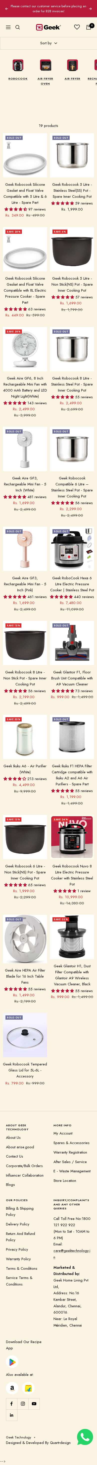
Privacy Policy (17, 1244)
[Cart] (88, 22)
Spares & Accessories (71, 1138)
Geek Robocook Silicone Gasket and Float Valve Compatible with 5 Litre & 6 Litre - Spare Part (25, 189)
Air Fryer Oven (45, 76)
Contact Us (14, 1151)
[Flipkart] (28, 1380)
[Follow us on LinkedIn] (11, 1410)
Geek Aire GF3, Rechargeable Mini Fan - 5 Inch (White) (25, 479)
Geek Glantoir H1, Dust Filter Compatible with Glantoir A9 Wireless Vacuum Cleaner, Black (72, 970)
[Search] (17, 22)
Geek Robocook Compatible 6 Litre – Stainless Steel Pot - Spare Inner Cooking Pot (72, 482)
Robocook (18, 74)
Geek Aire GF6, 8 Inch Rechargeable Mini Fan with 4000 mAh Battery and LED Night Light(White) (25, 382)
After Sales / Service (70, 1157)
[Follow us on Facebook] (11, 1398)
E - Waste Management (72, 1166)
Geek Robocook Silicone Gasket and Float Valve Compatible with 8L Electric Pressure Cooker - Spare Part (25, 285)
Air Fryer (72, 74)
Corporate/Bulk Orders (24, 1161)
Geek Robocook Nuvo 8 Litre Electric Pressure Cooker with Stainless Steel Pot (72, 870)
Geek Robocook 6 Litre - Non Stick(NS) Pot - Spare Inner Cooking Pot (25, 867)
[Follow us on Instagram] (22, 1398)
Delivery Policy (17, 1219)
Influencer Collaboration (25, 1170)
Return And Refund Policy (20, 1232)
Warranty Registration (70, 1147)
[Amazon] (12, 1380)
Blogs (10, 1180)
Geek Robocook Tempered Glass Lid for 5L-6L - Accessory (25, 1065)
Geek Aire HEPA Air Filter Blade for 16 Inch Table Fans (25, 971)
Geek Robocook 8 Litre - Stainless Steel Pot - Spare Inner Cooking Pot (72, 379)
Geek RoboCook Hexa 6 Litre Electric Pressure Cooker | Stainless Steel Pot (72, 579)
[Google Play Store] (12, 1353)
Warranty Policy (18, 1254)
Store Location (64, 1175)
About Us (13, 1132)
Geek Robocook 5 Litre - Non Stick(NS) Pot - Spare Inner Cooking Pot (72, 279)
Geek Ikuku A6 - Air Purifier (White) (25, 764)
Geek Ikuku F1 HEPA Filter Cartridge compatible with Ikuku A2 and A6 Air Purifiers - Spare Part (72, 770)
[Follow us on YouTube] (34, 1398)
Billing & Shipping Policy (20, 1207)
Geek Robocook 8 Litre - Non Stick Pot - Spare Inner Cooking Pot (25, 673)
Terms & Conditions (21, 1263)
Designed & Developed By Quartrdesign (38, 1438)
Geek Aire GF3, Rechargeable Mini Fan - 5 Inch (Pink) (25, 579)
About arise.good (20, 1142)
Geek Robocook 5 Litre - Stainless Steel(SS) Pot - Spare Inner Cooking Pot (72, 186)
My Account (62, 1128)
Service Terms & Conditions (19, 1276)
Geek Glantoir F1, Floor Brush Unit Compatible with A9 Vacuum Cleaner (72, 673)
